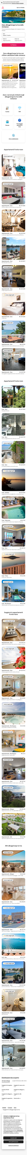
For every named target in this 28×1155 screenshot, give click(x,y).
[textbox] (7, 40)
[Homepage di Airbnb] (3, 7)
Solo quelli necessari (13, 1141)
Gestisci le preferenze (13, 1145)
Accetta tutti (13, 1138)
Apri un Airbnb (20, 7)
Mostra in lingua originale (17, 3)
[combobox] (13, 35)
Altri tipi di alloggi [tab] (6, 1080)
